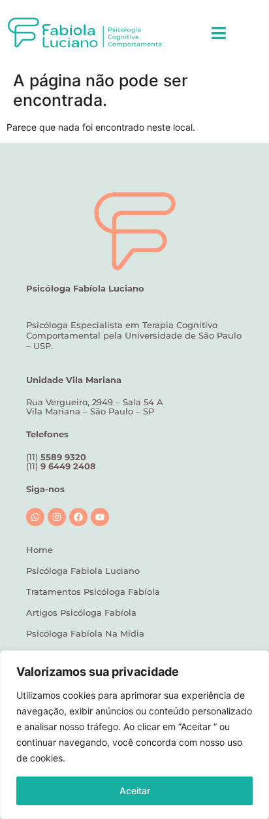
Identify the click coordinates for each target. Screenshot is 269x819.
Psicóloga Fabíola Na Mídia (85, 633)
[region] (134, 734)
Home (39, 549)
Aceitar (134, 790)
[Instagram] (57, 517)
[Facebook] (78, 517)
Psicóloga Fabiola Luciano (83, 570)
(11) (61, 466)
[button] (218, 32)
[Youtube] (100, 517)
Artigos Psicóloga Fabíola (81, 612)
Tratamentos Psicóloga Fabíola (93, 591)
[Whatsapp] (35, 517)
